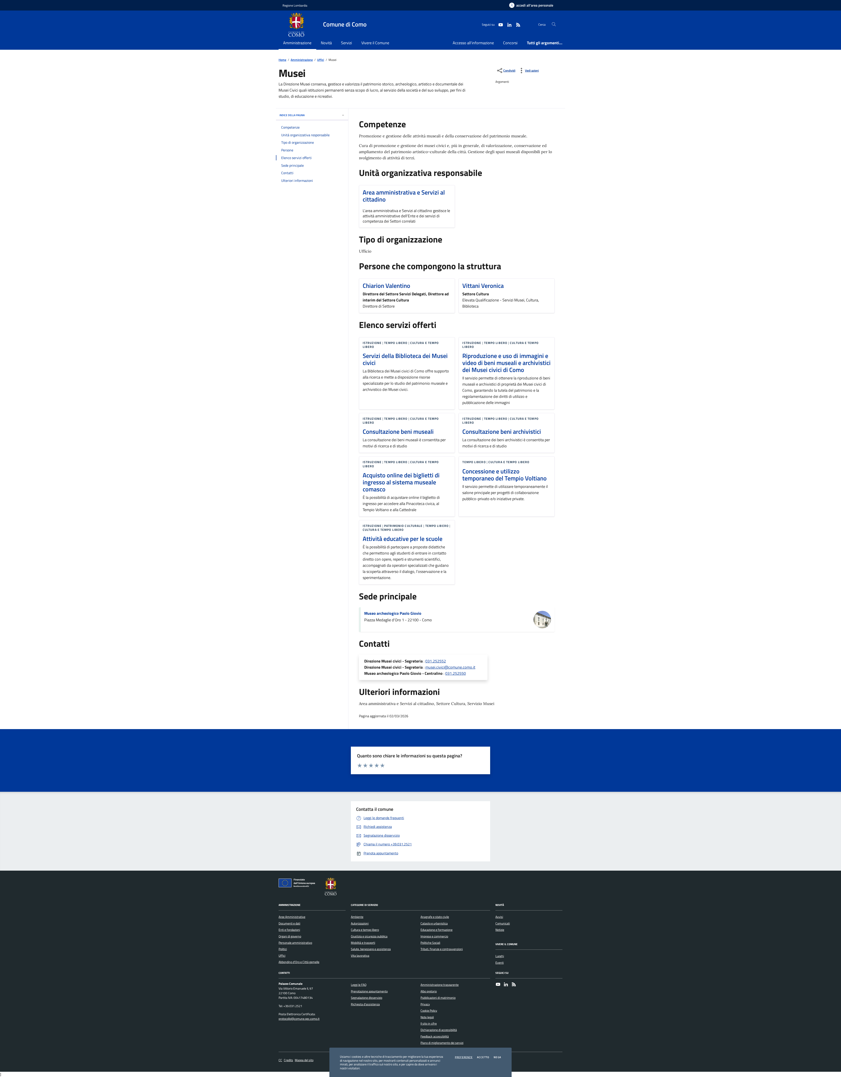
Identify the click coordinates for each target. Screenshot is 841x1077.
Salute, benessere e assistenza (371, 949)
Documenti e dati (289, 923)
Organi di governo (290, 936)
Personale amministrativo (295, 942)
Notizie (499, 929)
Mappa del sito (304, 1060)
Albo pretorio (428, 991)
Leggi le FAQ (358, 984)
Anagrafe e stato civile (434, 916)
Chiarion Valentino (386, 285)
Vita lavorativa (360, 955)
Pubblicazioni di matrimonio (438, 997)
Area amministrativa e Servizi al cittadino (404, 196)
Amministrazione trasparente (439, 984)
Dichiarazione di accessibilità (438, 1029)
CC (280, 1060)
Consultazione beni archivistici (501, 431)
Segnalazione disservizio (366, 997)
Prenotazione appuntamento (369, 991)
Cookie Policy (428, 1010)
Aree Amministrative (292, 916)
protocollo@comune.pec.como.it (299, 1019)
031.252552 (435, 661)
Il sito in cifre (428, 1023)
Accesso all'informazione (473, 43)
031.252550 (455, 673)
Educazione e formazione (436, 929)
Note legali (427, 1017)
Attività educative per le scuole (402, 538)
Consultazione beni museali (398, 431)
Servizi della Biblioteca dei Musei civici (405, 359)
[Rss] (513, 985)
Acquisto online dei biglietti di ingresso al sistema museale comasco (401, 482)
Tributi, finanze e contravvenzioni (441, 949)
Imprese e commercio (434, 936)
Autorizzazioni (360, 923)
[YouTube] (498, 985)
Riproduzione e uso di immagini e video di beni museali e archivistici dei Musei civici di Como (506, 362)
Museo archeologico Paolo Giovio (392, 613)
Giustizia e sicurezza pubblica (369, 936)
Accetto (483, 1057)
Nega (497, 1057)
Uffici (320, 60)
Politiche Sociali (430, 942)
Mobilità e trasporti (363, 942)
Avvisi (499, 916)
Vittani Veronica (483, 285)
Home (282, 60)
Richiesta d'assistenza (365, 1004)
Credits (288, 1060)
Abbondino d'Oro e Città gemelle (299, 962)
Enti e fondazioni (289, 929)
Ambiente (357, 916)
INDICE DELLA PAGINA (292, 115)
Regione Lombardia (295, 5)
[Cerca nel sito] (553, 24)
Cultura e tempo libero (365, 929)
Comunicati (502, 923)
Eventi (499, 962)
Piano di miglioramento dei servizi (441, 1042)
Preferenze (464, 1057)
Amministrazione (302, 60)
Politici (283, 949)
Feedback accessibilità (434, 1036)
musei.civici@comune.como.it (450, 667)
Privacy (425, 1004)
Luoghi (499, 956)
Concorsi (510, 43)
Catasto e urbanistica (434, 923)
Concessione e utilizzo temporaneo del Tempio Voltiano (504, 475)
